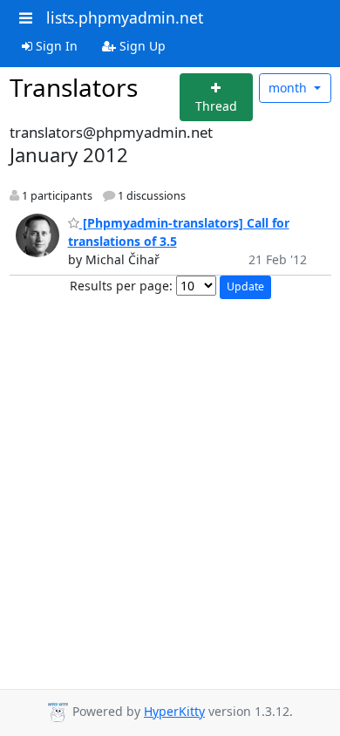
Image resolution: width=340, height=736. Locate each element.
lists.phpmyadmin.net (124, 17)
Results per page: (121, 285)
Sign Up (141, 45)
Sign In (55, 45)
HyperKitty (174, 711)
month (289, 87)
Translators (74, 87)
